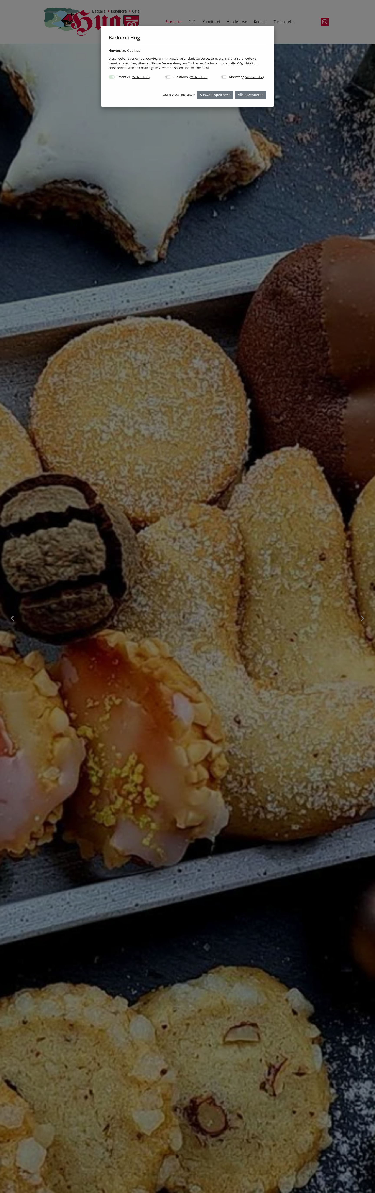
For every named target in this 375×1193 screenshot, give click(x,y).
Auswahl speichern (215, 94)
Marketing (246, 77)
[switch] (168, 77)
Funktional (190, 77)
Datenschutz (170, 95)
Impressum (187, 95)
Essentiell (133, 77)
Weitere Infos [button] (141, 77)
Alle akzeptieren (251, 94)
